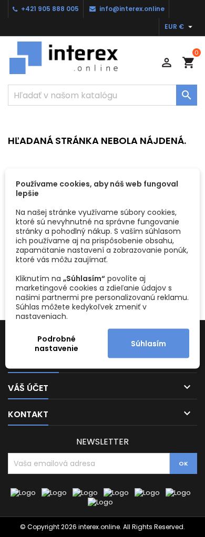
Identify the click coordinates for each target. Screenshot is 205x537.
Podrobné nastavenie (56, 344)
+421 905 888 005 (50, 8)
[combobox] (102, 95)
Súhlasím (148, 343)
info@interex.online (132, 8)
